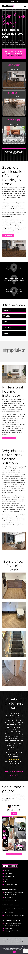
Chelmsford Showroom (10, 905)
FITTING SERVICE (10, 876)
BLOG (6, 881)
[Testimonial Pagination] (10, 775)
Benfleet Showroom (9, 889)
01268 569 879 (9, 897)
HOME (7, 870)
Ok (14, 951)
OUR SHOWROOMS (11, 884)
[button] (14, 873)
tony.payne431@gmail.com (13, 931)
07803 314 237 (9, 928)
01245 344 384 (9, 912)
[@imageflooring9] (9, 806)
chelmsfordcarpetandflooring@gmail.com (16, 915)
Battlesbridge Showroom (11, 920)
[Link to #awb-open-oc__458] (25, 6)
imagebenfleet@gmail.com (13, 900)
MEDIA (7, 879)
